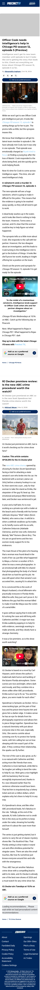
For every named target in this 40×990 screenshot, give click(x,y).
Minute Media (15, 971)
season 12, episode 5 (16, 122)
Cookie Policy (8, 954)
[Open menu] (3, 3)
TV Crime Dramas (15, 919)
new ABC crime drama (16, 465)
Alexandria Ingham (13, 71)
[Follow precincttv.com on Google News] (34, 353)
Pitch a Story (29, 945)
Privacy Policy (8, 950)
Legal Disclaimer (31, 954)
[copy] (15, 75)
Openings (28, 937)
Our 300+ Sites (30, 941)
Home (4, 362)
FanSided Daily (8, 945)
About (4, 937)
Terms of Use (29, 950)
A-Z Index (28, 958)
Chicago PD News (15, 362)
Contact (5, 941)
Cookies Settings (9, 965)
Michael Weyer (11, 407)
